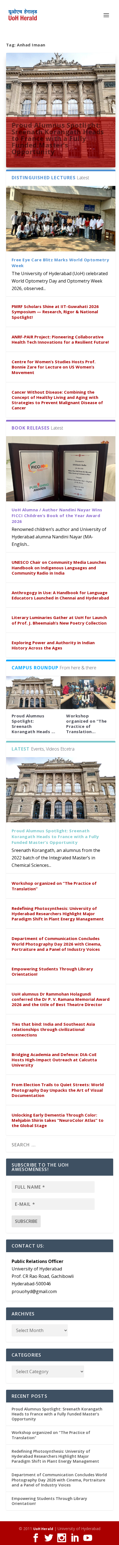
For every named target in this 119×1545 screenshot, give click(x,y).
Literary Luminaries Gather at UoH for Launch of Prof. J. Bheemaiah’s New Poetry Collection (59, 620)
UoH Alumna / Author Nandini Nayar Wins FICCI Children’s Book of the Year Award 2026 (57, 515)
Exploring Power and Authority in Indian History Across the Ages (53, 645)
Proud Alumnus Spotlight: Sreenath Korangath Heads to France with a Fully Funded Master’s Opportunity (58, 138)
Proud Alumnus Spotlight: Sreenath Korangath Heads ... (33, 724)
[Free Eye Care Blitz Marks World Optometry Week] (60, 218)
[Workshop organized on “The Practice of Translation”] (88, 692)
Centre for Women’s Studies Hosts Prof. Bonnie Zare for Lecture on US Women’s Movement (53, 367)
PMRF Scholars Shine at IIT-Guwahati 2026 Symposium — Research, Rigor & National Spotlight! (55, 312)
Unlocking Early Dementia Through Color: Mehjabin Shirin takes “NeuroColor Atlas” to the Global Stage (58, 1120)
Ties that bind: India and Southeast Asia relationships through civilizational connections (53, 1029)
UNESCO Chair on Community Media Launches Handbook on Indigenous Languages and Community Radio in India (59, 567)
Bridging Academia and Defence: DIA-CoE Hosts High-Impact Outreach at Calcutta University (54, 1060)
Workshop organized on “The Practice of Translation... (86, 724)
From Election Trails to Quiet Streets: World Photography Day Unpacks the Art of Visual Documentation (58, 1090)
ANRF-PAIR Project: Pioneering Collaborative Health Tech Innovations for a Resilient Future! (60, 339)
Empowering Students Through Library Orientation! (52, 971)
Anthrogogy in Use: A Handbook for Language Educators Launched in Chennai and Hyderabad (60, 595)
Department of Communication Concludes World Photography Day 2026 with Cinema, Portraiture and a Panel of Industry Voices (56, 944)
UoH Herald (43, 1528)
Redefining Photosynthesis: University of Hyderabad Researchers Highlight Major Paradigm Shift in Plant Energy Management (58, 914)
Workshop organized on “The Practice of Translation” (54, 885)
